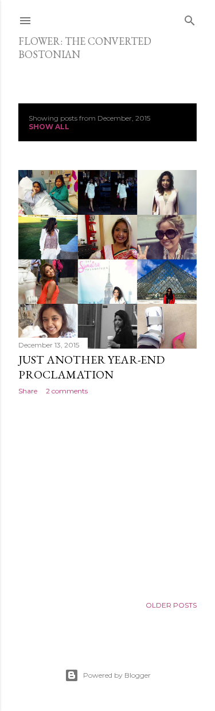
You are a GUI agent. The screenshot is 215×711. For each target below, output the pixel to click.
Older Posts (171, 605)
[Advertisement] (107, 495)
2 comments (67, 391)
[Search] (190, 18)
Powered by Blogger (117, 675)
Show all (49, 126)
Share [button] (27, 391)
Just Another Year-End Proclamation (91, 367)
